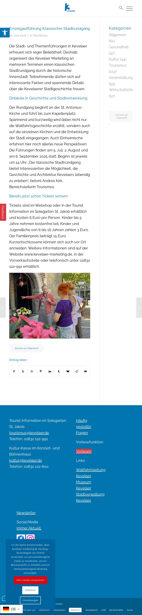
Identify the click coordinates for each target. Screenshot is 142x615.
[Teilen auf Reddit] (76, 371)
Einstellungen (30, 600)
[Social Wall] (5, 598)
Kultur (114, 59)
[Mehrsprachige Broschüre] (139, 307)
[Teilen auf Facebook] (13, 371)
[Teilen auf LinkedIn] (49, 371)
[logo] (71, 8)
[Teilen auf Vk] (67, 371)
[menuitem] (119, 8)
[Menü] (128, 8)
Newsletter (26, 513)
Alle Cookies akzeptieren (30, 580)
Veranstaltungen (123, 77)
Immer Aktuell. (29, 528)
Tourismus (40, 35)
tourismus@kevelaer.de (29, 433)
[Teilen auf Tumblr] (58, 371)
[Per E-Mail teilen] (85, 371)
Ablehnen (30, 590)
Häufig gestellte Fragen (83, 426)
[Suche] (119, 8)
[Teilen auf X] (22, 371)
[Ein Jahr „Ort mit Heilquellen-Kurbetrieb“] (3, 307)
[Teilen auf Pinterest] (40, 371)
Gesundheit (119, 47)
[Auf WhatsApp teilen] (32, 371)
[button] (5, 32)
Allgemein (117, 35)
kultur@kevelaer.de (25, 460)
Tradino (58, 604)
